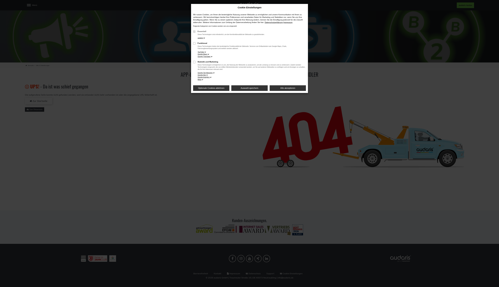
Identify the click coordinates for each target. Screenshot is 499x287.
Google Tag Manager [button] (205, 73)
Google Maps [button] (203, 54)
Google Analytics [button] (204, 77)
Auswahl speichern (249, 88)
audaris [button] (200, 38)
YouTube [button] (201, 52)
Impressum (288, 22)
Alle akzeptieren (287, 88)
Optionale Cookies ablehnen (211, 88)
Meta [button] (200, 79)
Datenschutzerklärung (274, 22)
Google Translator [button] (204, 56)
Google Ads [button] (202, 75)
